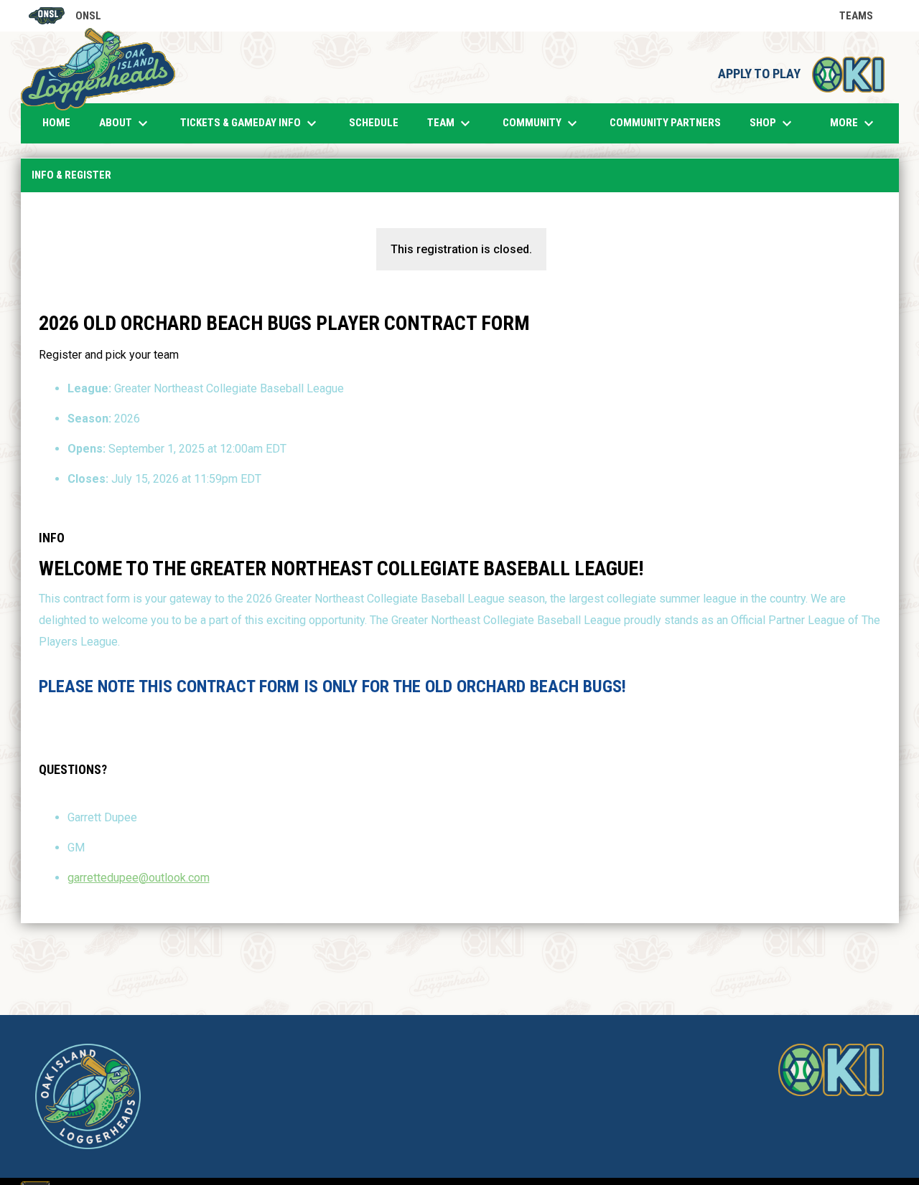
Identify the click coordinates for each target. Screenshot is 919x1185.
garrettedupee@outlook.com (138, 877)
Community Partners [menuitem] (665, 122)
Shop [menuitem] (778, 123)
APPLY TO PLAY (801, 74)
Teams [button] (864, 15)
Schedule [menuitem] (373, 122)
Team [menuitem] (450, 123)
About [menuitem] (125, 123)
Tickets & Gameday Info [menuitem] (250, 123)
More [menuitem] (853, 123)
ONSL (65, 16)
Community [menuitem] (542, 123)
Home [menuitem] (56, 122)
